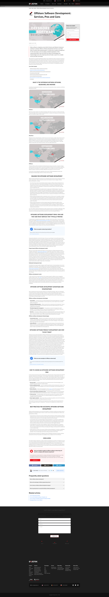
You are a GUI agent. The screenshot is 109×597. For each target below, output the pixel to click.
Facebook (35, 465)
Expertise (35, 565)
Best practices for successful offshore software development (40, 77)
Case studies (66, 3)
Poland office (59, 565)
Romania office (67, 565)
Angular (45, 570)
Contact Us (35, 460)
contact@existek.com (48, 0)
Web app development (37, 570)
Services (41, 3)
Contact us (77, 3)
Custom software (53, 568)
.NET (45, 567)
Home (30, 567)
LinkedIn (59, 465)
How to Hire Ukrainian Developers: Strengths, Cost (38, 497)
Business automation (37, 569)
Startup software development (38, 574)
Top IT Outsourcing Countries (35, 495)
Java (45, 568)
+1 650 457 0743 (58, 0)
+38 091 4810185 (76, 567)
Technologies (59, 3)
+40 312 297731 (68, 0)
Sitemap (30, 575)
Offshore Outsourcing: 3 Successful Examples (37, 364)
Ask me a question (60, 470)
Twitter (47, 465)
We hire (73, 3)
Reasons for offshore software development (37, 70)
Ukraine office (75, 565)
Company (30, 565)
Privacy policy (31, 574)
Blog (69, 3)
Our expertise (47, 3)
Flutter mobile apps (47, 573)
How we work (54, 3)
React (45, 569)
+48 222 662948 (77, 0)
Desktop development (37, 567)
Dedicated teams (53, 567)
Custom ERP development (38, 573)
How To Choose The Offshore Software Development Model (40, 498)
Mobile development (37, 568)
